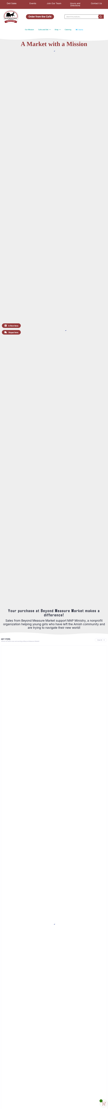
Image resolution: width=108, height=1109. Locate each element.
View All (99, 640)
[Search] (101, 16)
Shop (57, 30)
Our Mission (29, 30)
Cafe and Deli (43, 30)
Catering (68, 30)
